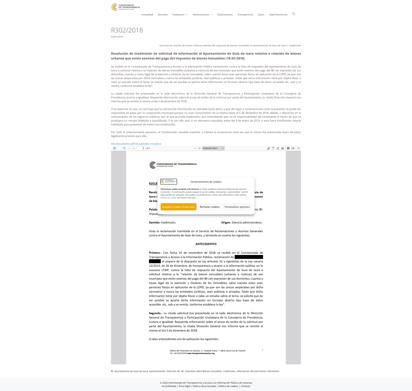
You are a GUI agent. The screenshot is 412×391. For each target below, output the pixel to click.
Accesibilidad (169, 386)
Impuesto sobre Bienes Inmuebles (203, 371)
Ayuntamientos (157, 371)
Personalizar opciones (237, 206)
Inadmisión (229, 371)
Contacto (245, 386)
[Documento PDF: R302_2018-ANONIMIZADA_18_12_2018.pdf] (206, 255)
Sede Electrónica (278, 14)
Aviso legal (184, 386)
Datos (261, 14)
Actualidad (147, 14)
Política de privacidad (204, 386)
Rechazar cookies (210, 206)
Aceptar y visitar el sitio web (178, 206)
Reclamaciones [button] (201, 14)
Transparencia (245, 14)
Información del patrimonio (251, 371)
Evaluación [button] (178, 14)
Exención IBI (173, 371)
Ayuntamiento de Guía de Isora (131, 371)
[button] (294, 14)
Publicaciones (225, 14)
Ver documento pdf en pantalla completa (136, 143)
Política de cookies (169, 197)
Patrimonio (273, 371)
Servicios (163, 14)
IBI (182, 371)
